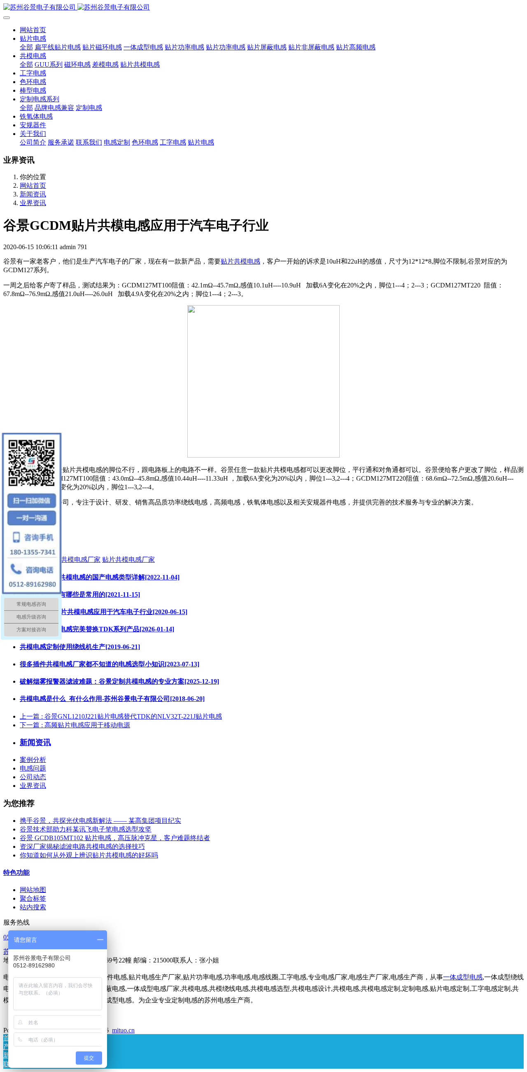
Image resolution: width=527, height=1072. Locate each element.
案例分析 (33, 759)
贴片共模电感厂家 (128, 559)
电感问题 (33, 768)
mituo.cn (123, 1030)
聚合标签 (33, 898)
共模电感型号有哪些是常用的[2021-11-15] (80, 594)
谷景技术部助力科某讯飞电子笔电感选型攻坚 (86, 829)
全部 (26, 47)
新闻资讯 (33, 194)
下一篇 (75, 725)
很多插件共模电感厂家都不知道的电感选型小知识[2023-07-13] (109, 664)
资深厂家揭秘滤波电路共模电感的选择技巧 (82, 846)
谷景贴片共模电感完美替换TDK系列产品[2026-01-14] (97, 629)
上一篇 (121, 716)
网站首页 (33, 29)
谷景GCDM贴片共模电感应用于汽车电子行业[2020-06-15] (103, 611)
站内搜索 (33, 907)
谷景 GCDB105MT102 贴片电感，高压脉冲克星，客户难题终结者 (115, 837)
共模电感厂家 (80, 559)
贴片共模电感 (240, 261)
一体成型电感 (463, 977)
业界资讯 (33, 202)
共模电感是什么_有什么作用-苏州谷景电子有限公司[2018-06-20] (112, 698)
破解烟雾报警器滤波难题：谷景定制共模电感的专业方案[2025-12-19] (119, 681)
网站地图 (33, 889)
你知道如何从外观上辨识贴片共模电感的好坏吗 (89, 855)
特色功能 (16, 872)
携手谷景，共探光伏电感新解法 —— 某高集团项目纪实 (100, 820)
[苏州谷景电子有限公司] (263, 7)
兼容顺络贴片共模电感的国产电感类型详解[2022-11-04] (100, 577)
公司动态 (33, 776)
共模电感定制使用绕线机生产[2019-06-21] (80, 646)
